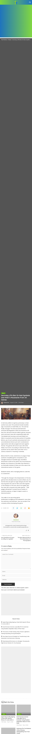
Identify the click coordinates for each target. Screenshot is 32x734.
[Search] (30, 2)
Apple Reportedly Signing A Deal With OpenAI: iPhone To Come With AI (8, 718)
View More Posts (16, 521)
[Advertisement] (16, 21)
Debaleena (6, 402)
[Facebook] (13, 508)
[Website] (26, 530)
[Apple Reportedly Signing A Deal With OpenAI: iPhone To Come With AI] (8, 710)
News (3, 393)
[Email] (28, 508)
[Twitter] (17, 508)
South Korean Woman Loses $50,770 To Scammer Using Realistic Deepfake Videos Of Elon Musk (23, 720)
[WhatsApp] (21, 508)
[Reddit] (25, 508)
